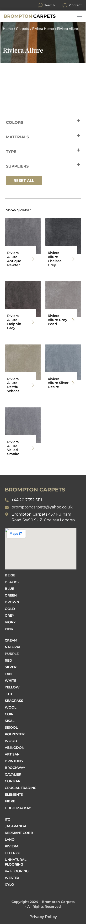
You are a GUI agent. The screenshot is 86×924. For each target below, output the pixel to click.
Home (8, 29)
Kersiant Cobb (19, 833)
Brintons (14, 761)
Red (8, 660)
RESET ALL (24, 180)
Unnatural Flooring (15, 862)
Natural (13, 647)
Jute (9, 694)
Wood (11, 741)
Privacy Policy (43, 916)
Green (11, 595)
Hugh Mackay (18, 808)
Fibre (10, 801)
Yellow (12, 687)
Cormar (12, 781)
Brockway (15, 768)
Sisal (9, 721)
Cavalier (13, 774)
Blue (9, 588)
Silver (10, 667)
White (10, 680)
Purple (12, 654)
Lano (10, 839)
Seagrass (14, 701)
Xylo (9, 884)
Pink (9, 629)
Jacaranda (15, 826)
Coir (9, 714)
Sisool (11, 727)
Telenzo (13, 853)
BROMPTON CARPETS (35, 489)
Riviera (11, 846)
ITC (7, 819)
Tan (8, 674)
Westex (12, 878)
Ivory (10, 622)
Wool (10, 707)
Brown (12, 602)
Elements (14, 794)
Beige (10, 575)
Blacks (12, 582)
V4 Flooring (17, 871)
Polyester (15, 734)
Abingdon (14, 747)
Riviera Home (43, 29)
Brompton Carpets (58, 902)
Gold (10, 609)
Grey (9, 615)
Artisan (12, 754)
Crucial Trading (21, 788)
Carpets (30, 16)
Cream (11, 640)
